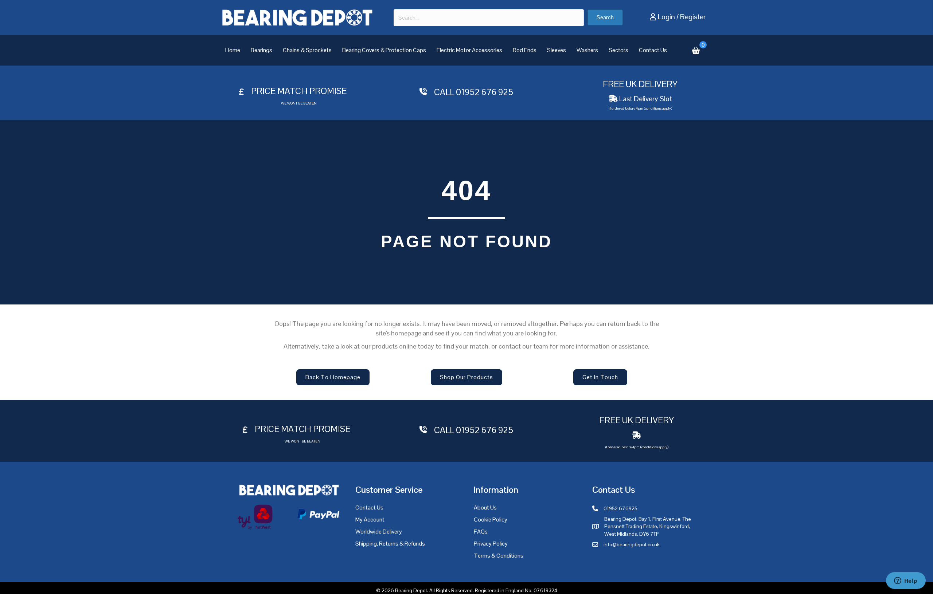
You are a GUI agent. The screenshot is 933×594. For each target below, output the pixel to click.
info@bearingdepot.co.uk (632, 544)
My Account (369, 519)
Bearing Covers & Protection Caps (384, 50)
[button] (605, 17)
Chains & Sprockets (307, 50)
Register (693, 16)
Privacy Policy (491, 543)
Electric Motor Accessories (469, 50)
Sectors (618, 50)
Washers (587, 50)
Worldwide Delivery (378, 531)
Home (232, 50)
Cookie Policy (490, 519)
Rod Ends (524, 50)
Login (666, 16)
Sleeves (556, 50)
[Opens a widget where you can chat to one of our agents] (906, 581)
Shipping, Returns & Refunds (390, 543)
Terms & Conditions (498, 555)
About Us (485, 507)
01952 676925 (620, 508)
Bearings (261, 50)
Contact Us (653, 50)
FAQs (481, 531)
